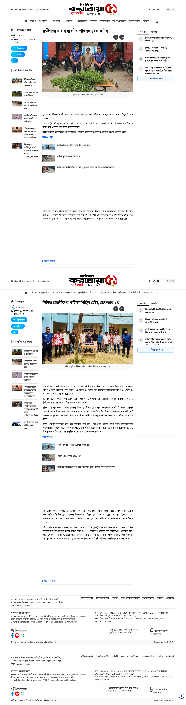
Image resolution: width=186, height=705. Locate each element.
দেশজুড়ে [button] (56, 21)
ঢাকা (29, 29)
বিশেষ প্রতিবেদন (119, 21)
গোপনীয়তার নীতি (102, 598)
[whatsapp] (22, 635)
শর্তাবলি (115, 598)
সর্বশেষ (33, 21)
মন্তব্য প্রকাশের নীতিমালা (130, 598)
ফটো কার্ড (20, 55)
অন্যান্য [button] (146, 21)
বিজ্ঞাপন (160, 598)
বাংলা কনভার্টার (148, 598)
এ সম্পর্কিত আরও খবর (22, 70)
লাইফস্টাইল (105, 21)
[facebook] (12, 635)
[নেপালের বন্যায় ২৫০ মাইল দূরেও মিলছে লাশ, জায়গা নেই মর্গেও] (155, 59)
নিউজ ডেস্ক (19, 35)
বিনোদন (93, 21)
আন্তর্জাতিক (82, 21)
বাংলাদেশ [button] (43, 21)
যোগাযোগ (170, 598)
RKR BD (171, 642)
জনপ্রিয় (154, 31)
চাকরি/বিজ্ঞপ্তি (134, 21)
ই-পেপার (170, 9)
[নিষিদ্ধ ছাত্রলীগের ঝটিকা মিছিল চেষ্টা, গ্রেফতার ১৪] (155, 39)
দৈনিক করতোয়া (87, 598)
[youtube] (17, 635)
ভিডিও (15, 9)
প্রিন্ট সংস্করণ (21, 48)
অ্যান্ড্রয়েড (157, 634)
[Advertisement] (25, 197)
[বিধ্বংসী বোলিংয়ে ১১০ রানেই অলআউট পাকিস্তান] (155, 49)
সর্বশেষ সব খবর (156, 78)
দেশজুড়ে (20, 29)
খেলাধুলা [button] (69, 21)
